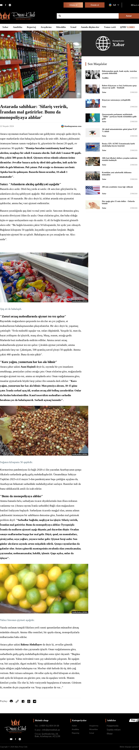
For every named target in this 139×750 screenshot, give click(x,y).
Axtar (129, 16)
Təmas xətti (110, 27)
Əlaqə (110, 733)
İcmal (73, 27)
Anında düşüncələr (90, 27)
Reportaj (31, 27)
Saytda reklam (114, 730)
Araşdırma (46, 27)
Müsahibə (61, 27)
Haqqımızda (112, 726)
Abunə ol (73, 5)
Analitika (17, 27)
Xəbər (5, 27)
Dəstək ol (95, 5)
